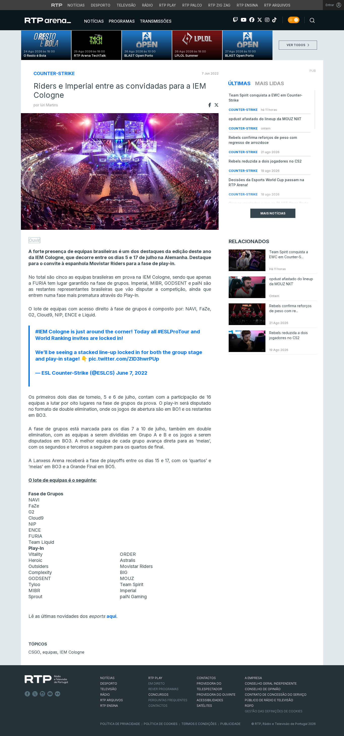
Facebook (27, 694)
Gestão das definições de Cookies (273, 711)
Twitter (35, 694)
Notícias (76, 5)
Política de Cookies (161, 724)
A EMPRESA (253, 678)
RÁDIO (105, 694)
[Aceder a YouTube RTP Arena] (243, 20)
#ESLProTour (173, 332)
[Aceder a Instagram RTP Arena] (267, 20)
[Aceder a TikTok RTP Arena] (274, 20)
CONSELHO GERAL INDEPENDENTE (271, 683)
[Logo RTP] (46, 679)
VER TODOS (296, 45)
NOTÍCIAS (107, 678)
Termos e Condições (199, 724)
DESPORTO (108, 683)
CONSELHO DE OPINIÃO (263, 689)
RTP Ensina (247, 5)
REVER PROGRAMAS (163, 689)
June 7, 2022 (131, 373)
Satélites (204, 706)
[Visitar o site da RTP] (56, 5)
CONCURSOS (158, 694)
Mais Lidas (269, 83)
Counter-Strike (54, 73)
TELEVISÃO (108, 689)
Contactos (157, 706)
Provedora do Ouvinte (216, 694)
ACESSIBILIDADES (210, 700)
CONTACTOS (206, 678)
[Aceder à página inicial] (53, 20)
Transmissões (155, 21)
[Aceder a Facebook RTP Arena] (252, 20)
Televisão (126, 5)
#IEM (41, 332)
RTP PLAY (155, 678)
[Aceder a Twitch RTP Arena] (235, 20)
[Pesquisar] (311, 20)
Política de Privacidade (120, 724)
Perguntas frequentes (167, 700)
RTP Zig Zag (219, 5)
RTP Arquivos (277, 5)
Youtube (50, 694)
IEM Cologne (72, 652)
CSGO (34, 652)
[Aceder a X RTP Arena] (259, 20)
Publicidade (230, 724)
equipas (50, 652)
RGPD (249, 706)
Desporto (100, 5)
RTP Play (167, 5)
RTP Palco (192, 5)
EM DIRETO (156, 683)
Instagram (42, 694)
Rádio (147, 5)
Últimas (239, 83)
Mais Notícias (272, 213)
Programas (121, 21)
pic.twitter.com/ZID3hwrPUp (124, 359)
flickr (57, 694)
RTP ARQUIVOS (111, 700)
